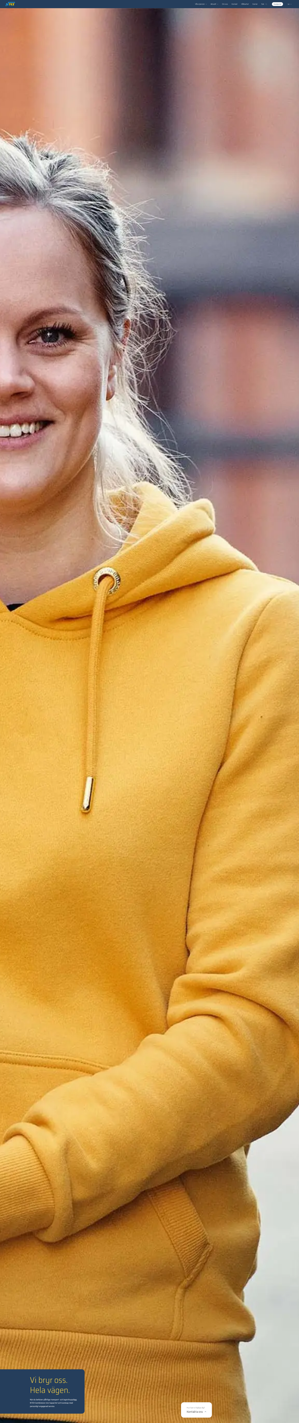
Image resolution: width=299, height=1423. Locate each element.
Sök (262, 4)
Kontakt (234, 4)
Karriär (255, 4)
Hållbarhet (245, 4)
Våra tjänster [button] (200, 4)
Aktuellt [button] (213, 4)
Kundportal (277, 4)
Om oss (225, 4)
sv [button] (288, 4)
